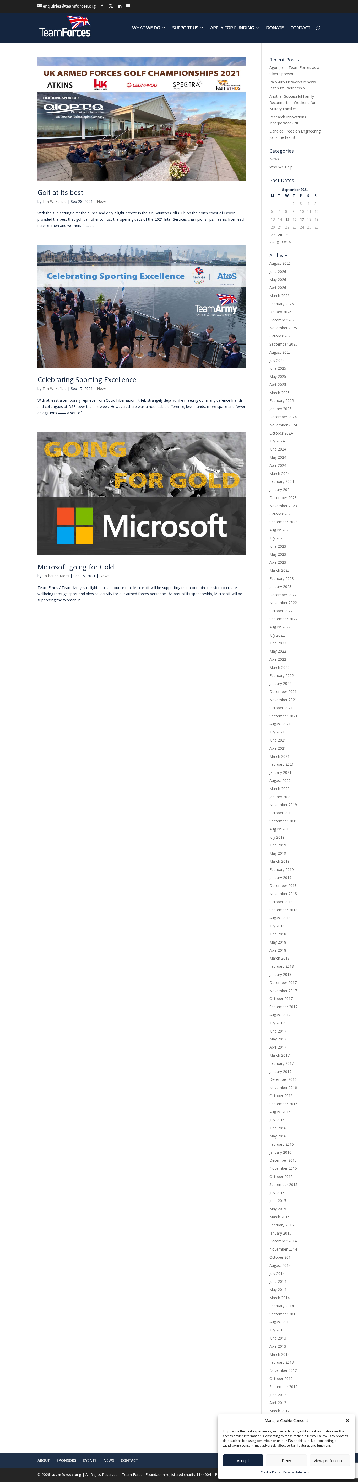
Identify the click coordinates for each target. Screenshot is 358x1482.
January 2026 (280, 311)
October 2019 (281, 812)
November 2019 (283, 804)
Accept (243, 1460)
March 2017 (279, 1055)
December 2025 (283, 319)
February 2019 (281, 869)
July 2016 (277, 1119)
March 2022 (279, 667)
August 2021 (280, 723)
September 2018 (283, 909)
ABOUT (43, 1460)
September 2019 (283, 820)
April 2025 (277, 384)
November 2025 (283, 327)
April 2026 (277, 287)
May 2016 (277, 1136)
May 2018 (277, 942)
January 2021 (280, 772)
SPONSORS (66, 1460)
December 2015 (283, 1160)
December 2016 (283, 1079)
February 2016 (281, 1144)
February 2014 (281, 1305)
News (102, 201)
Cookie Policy (271, 1472)
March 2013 (279, 1354)
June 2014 (277, 1281)
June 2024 (277, 449)
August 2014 (280, 1265)
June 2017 (277, 1031)
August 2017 (280, 1014)
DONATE (275, 28)
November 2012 (283, 1370)
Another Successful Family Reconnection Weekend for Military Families (292, 102)
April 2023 (277, 562)
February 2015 (281, 1224)
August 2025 (280, 352)
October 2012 (281, 1378)
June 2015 (277, 1200)
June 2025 (277, 368)
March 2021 (279, 756)
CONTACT (300, 28)
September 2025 (283, 344)
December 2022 (283, 594)
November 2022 (283, 602)
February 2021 (281, 764)
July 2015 (277, 1192)
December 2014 (283, 1240)
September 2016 (283, 1103)
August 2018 (280, 917)
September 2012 (283, 1386)
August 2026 (280, 263)
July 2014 (277, 1273)
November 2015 (283, 1168)
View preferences (330, 1460)
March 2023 (279, 570)
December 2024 (283, 416)
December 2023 (283, 497)
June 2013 (277, 1338)
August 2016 (280, 1111)
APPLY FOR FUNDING (232, 28)
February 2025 (281, 400)
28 (280, 234)
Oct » (286, 241)
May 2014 (277, 1289)
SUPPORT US (185, 28)
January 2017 (280, 1071)
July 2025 (277, 360)
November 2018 (283, 893)
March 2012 (279, 1410)
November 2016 (283, 1087)
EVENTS (90, 1460)
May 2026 (277, 279)
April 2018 (277, 950)
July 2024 (277, 440)
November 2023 (283, 505)
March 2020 (279, 788)
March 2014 (279, 1297)
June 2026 (277, 271)
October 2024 (281, 433)
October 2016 (281, 1095)
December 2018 (283, 885)
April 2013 (277, 1346)
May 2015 (277, 1208)
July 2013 (277, 1329)
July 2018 (277, 925)
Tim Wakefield (54, 201)
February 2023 (281, 578)
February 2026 (281, 303)
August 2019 (280, 829)
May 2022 (277, 651)
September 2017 (283, 1006)
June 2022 (277, 643)
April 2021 (277, 748)
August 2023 (280, 529)
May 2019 (277, 853)
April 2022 (277, 659)
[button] (347, 1420)
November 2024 (283, 424)
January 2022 (280, 683)
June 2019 (277, 845)
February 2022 (281, 675)
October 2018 (281, 901)
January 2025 (280, 408)
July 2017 (277, 1022)
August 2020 (280, 780)
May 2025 (277, 376)
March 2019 (279, 861)
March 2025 (279, 392)
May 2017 (277, 1038)
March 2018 (279, 958)
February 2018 (281, 966)
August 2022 (280, 626)
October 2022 (281, 610)
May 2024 (277, 457)
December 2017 (283, 982)
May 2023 (277, 554)
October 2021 (281, 707)
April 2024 (277, 465)
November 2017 (283, 990)
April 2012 (277, 1402)
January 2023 (280, 586)
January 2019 (280, 877)
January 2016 (280, 1152)
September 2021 (283, 715)
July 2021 (277, 731)
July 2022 (277, 635)
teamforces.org (65, 1474)
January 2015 (280, 1233)
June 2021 (277, 740)
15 (287, 219)
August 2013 (280, 1321)
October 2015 (281, 1176)
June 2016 (277, 1127)
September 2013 (283, 1313)
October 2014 (281, 1257)
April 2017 (277, 1047)
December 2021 (283, 691)
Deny (286, 1460)
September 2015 (283, 1184)
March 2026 (279, 295)
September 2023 (283, 521)
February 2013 (281, 1362)
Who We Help (280, 167)
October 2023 (281, 513)
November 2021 (283, 699)
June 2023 (277, 546)
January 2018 (280, 974)
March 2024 (279, 473)
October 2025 (281, 336)
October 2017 (281, 998)
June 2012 (277, 1394)
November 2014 (283, 1249)
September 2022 (283, 618)
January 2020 (280, 796)
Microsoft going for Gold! (76, 566)
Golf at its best (60, 192)
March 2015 (279, 1216)
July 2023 (277, 538)
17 (302, 219)
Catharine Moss (55, 575)
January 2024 (280, 489)
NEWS (109, 1460)
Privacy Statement (296, 1472)
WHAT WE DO (146, 28)
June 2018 (277, 933)
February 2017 (281, 1063)
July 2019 (277, 837)
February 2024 (281, 481)
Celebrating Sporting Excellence (86, 379)
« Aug (274, 241)
